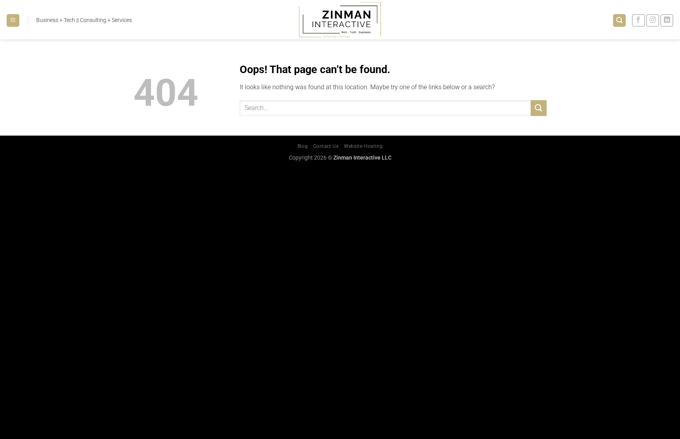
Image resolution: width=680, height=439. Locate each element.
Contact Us (326, 146)
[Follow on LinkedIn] (666, 20)
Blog (303, 146)
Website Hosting (363, 146)
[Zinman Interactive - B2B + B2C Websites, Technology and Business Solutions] (340, 19)
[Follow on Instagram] (652, 20)
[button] (13, 20)
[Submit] (539, 108)
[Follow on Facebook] (638, 20)
